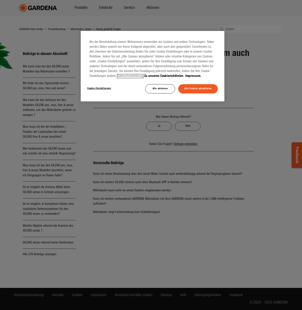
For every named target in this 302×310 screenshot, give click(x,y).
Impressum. (193, 76)
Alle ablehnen (160, 88)
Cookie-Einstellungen (99, 88)
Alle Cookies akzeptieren (198, 88)
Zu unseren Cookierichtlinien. (164, 76)
